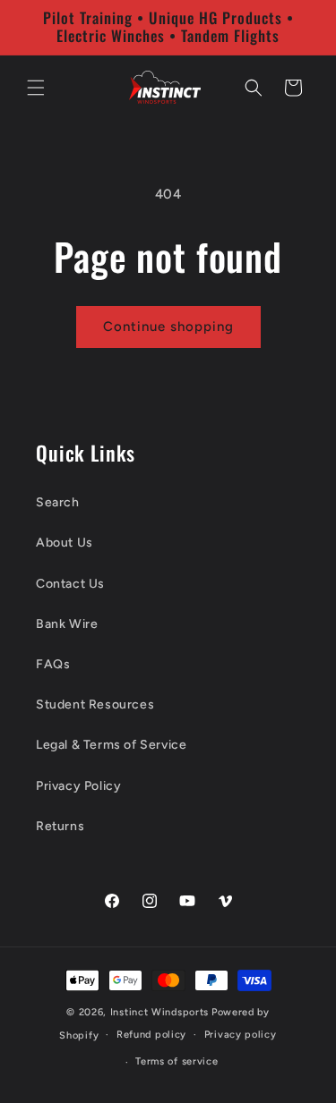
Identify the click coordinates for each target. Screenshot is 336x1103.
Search (58, 502)
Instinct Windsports (159, 1012)
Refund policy (151, 1034)
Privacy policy (240, 1034)
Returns (60, 826)
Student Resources (95, 704)
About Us (64, 542)
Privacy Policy (78, 785)
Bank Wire (67, 624)
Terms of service (176, 1061)
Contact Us (70, 583)
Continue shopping (168, 326)
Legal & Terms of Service (111, 744)
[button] (36, 87)
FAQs (53, 664)
